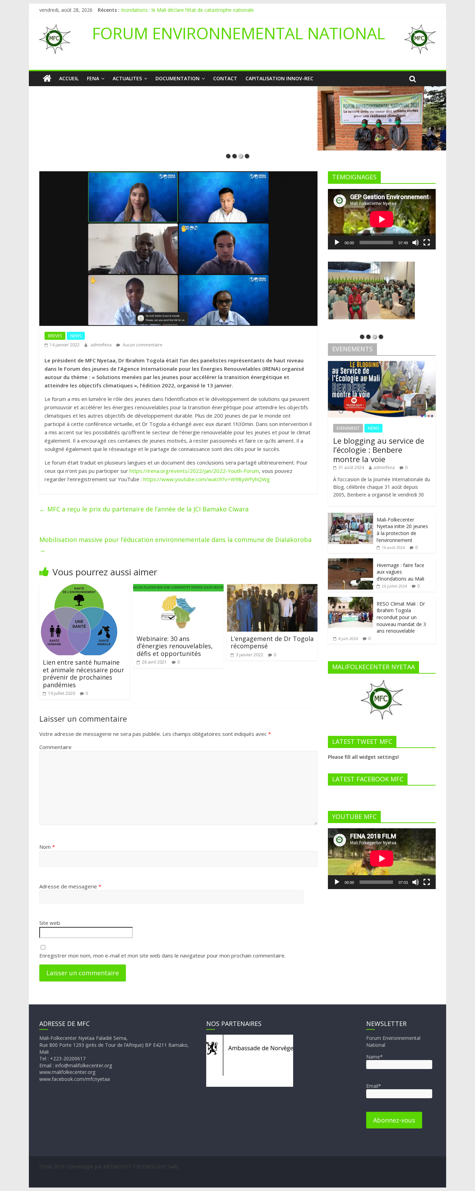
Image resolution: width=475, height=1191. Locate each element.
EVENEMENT (348, 428)
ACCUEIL (69, 78)
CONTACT (225, 78)
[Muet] (415, 242)
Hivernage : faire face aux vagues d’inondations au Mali (400, 572)
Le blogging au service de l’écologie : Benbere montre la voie (378, 449)
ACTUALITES (127, 78)
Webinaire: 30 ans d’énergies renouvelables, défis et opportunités (175, 646)
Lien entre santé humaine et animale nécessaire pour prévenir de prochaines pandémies (83, 673)
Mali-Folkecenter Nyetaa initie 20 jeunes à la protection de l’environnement (402, 529)
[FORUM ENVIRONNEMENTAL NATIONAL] (47, 78)
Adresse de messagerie (70, 886)
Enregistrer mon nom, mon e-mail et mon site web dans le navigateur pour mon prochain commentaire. (162, 955)
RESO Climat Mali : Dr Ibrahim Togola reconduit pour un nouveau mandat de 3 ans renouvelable (401, 617)
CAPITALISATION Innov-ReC (279, 78)
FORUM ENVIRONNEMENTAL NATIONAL (238, 33)
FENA (93, 78)
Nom (47, 846)
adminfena (101, 345)
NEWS (75, 336)
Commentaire (55, 747)
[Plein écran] (426, 242)
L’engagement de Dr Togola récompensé (272, 642)
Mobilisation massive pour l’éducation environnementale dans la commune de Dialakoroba (175, 544)
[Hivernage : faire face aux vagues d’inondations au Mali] (350, 562)
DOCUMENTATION (177, 78)
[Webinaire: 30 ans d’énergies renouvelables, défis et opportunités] (178, 588)
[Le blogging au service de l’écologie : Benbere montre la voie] (382, 364)
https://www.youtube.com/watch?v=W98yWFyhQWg (206, 479)
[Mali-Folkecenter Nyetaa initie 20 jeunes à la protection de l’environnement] (350, 516)
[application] (382, 219)
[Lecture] (336, 242)
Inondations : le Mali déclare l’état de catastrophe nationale (187, 10)
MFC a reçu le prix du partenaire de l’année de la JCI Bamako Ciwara (144, 509)
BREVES (55, 336)
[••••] (237, 118)
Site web (49, 922)
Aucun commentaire (142, 345)
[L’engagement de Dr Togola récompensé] (272, 588)
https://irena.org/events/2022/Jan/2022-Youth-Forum (194, 470)
